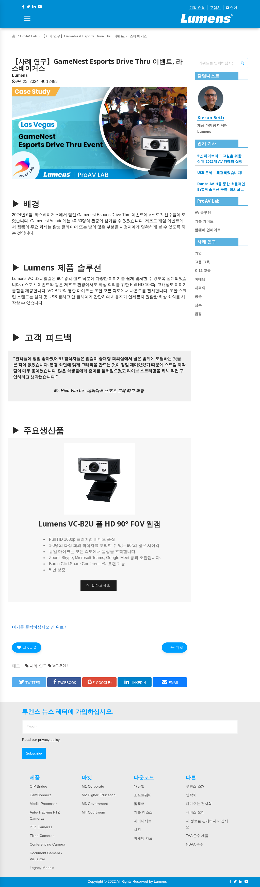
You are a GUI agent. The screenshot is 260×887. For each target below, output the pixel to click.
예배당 (200, 279)
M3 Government (95, 804)
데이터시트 (143, 821)
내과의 (200, 288)
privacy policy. (49, 740)
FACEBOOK (67, 683)
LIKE (28, 647)
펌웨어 (139, 804)
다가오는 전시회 (199, 804)
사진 (137, 830)
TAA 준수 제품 (197, 836)
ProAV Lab (28, 36)
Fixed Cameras (42, 836)
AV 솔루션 (203, 213)
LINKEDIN (138, 683)
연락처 (191, 795)
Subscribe (34, 753)
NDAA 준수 (194, 844)
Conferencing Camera (47, 844)
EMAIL (174, 683)
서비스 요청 (195, 812)
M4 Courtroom (93, 812)
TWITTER (32, 683)
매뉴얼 (139, 786)
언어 (233, 8)
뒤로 (179, 647)
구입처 (215, 8)
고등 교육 (202, 262)
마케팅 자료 (143, 838)
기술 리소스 (143, 812)
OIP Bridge (38, 786)
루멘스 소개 (195, 786)
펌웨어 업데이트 (208, 230)
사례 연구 (38, 666)
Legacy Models (42, 868)
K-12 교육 (203, 270)
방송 (198, 296)
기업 (198, 253)
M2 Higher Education (99, 795)
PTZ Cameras (41, 827)
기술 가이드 (204, 221)
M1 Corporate (93, 786)
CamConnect (40, 795)
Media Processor (43, 804)
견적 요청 (197, 8)
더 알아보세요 (98, 585)
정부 (198, 305)
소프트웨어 (143, 795)
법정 (198, 314)
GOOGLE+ (104, 683)
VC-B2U (60, 666)
